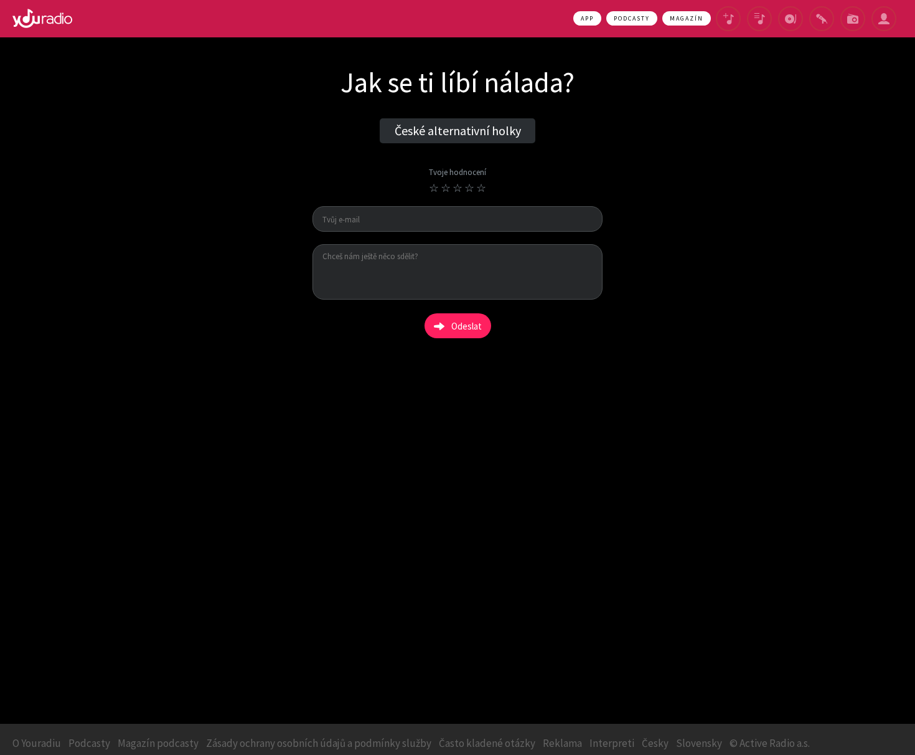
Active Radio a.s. (774, 743)
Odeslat (466, 326)
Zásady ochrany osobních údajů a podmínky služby (318, 743)
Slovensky (699, 743)
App (587, 18)
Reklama (562, 743)
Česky (655, 743)
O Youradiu (36, 743)
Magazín (686, 18)
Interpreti (611, 743)
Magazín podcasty (158, 743)
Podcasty (632, 18)
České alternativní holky (458, 130)
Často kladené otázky (487, 743)
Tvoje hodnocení (457, 173)
